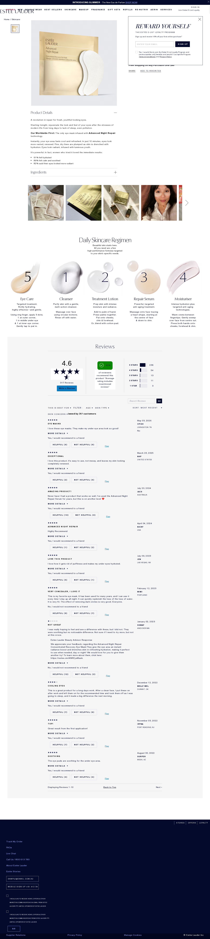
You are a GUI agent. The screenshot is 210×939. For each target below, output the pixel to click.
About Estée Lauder (16, 865)
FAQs (9, 847)
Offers (192, 823)
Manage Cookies (133, 935)
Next (159, 787)
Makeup (84, 10)
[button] (74, 112)
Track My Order (14, 841)
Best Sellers (53, 10)
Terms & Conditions (147, 57)
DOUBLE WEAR (33, 10)
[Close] (200, 19)
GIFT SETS (114, 10)
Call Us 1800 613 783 (18, 859)
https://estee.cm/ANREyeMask (67, 658)
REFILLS (128, 10)
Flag (107, 446)
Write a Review (67, 388)
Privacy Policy (166, 57)
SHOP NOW (131, 2)
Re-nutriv (141, 10)
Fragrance (98, 10)
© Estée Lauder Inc (194, 935)
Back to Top (109, 787)
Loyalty (203, 823)
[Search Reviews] (159, 401)
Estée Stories (13, 871)
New (20, 10)
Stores (180, 823)
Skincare (70, 10)
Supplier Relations (16, 935)
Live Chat (11, 853)
